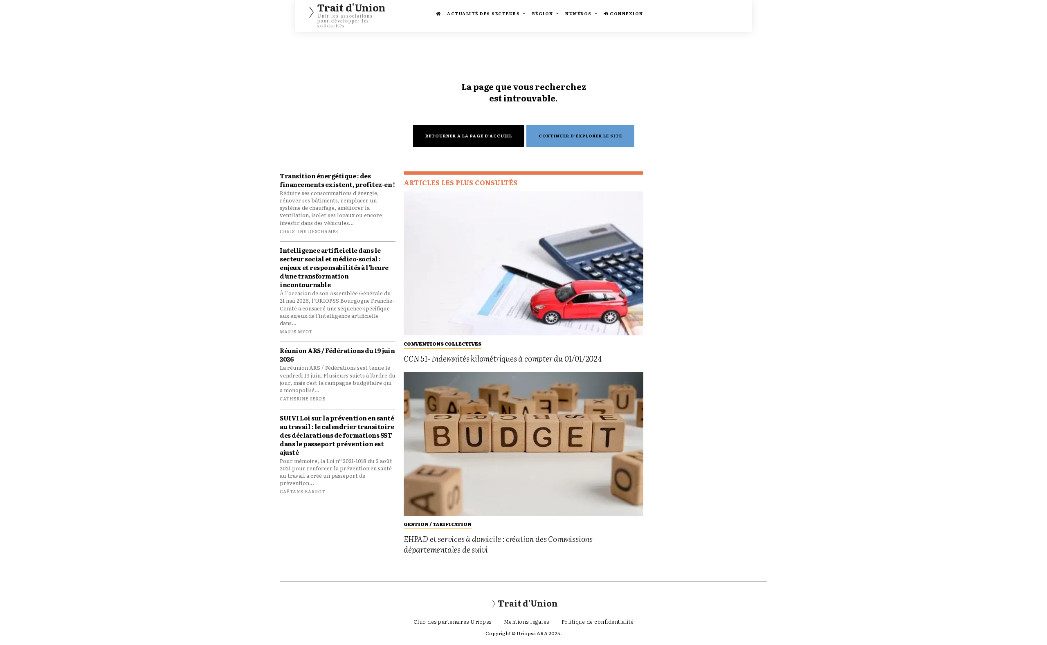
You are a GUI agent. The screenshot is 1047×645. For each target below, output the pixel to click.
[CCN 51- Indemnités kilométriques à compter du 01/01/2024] (523, 263)
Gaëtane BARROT (302, 491)
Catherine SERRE (303, 398)
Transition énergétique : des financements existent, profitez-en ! (337, 180)
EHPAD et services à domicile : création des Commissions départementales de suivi (498, 544)
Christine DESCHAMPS (309, 231)
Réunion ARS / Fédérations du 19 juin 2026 (337, 355)
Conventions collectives (442, 343)
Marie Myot (296, 331)
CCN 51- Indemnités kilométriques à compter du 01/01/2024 (503, 358)
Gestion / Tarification (438, 524)
